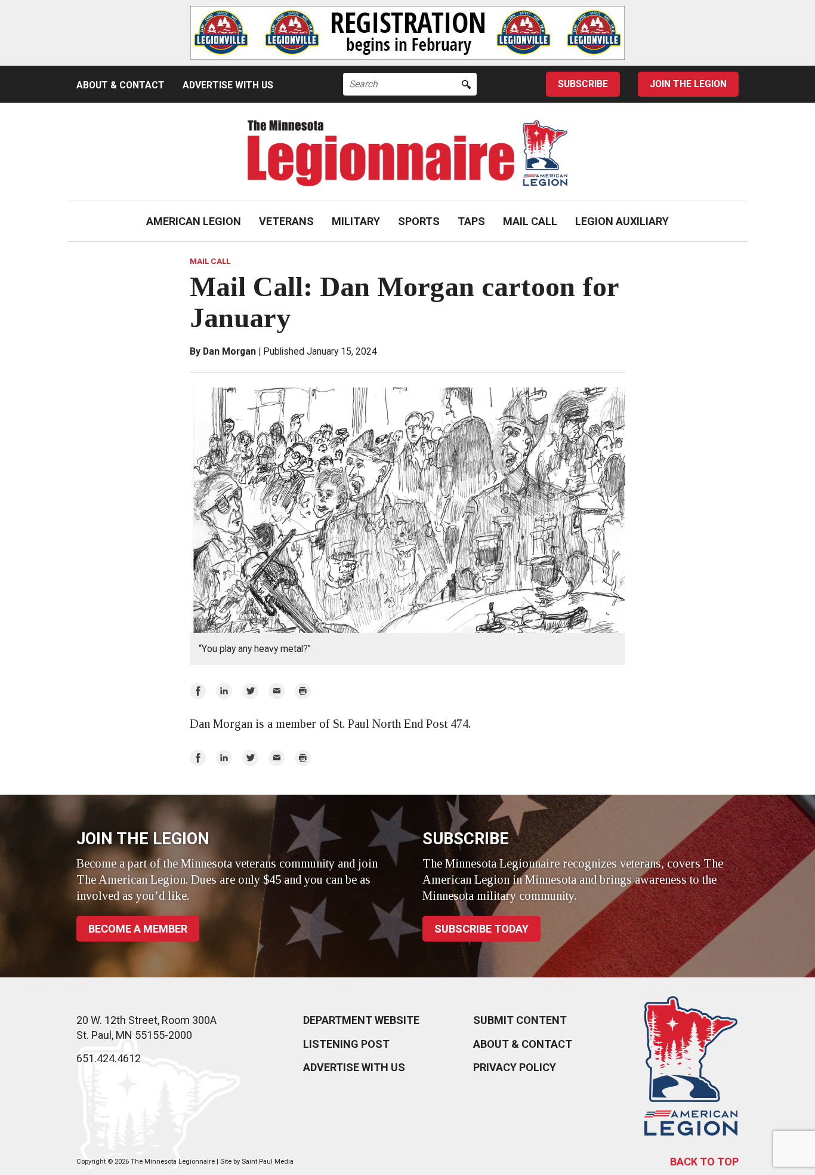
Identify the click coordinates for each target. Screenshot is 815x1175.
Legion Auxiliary (622, 221)
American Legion (193, 221)
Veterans (286, 221)
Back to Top (704, 1161)
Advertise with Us (228, 85)
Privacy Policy (514, 1067)
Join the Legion (688, 84)
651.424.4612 (108, 1058)
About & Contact (120, 85)
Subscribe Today (481, 928)
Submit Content (520, 1020)
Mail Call (530, 221)
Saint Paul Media (268, 1161)
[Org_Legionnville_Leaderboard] (407, 33)
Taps (471, 221)
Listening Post (346, 1044)
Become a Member (137, 928)
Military (356, 221)
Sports (419, 221)
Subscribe (583, 84)
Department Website (361, 1020)
